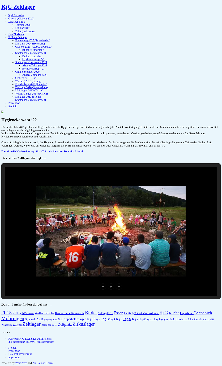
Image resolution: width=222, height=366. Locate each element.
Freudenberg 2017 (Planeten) (31, 84)
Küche (174, 313)
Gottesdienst (151, 313)
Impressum (14, 357)
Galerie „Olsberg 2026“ (21, 18)
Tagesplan (163, 319)
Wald (212, 319)
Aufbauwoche (44, 313)
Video (206, 319)
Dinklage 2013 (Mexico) (28, 96)
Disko (110, 313)
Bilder (91, 312)
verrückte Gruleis (192, 319)
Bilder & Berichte (32, 56)
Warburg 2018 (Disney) (28, 81)
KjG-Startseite (16, 15)
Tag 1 (89, 319)
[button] (103, 286)
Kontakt (12, 106)
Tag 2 (97, 319)
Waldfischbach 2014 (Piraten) (31, 93)
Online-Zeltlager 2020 (27, 71)
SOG (60, 319)
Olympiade (30, 319)
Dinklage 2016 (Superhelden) (31, 87)
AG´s (24, 313)
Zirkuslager (83, 324)
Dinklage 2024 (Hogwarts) (30, 43)
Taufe (172, 319)
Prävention (14, 102)
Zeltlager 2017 (49, 324)
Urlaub (179, 319)
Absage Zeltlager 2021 (34, 65)
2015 (6, 312)
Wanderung (6, 325)
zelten (17, 324)
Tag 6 (127, 319)
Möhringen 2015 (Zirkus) (29, 90)
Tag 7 (135, 319)
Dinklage (102, 313)
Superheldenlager (75, 319)
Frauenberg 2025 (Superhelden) (32, 40)
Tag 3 (105, 319)
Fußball (138, 313)
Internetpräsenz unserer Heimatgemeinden (31, 341)
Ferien (129, 313)
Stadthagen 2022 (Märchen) (30, 52)
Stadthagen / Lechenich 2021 (31, 62)
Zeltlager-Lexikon (25, 31)
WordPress (21, 362)
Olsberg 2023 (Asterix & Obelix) (33, 46)
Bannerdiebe (63, 313)
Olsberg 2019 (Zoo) (26, 77)
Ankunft (30, 314)
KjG (163, 312)
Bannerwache (77, 313)
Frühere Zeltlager (17, 37)
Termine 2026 (23, 24)
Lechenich (203, 312)
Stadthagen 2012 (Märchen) (30, 99)
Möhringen (12, 318)
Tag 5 (119, 319)
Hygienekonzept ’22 (33, 59)
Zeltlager (31, 324)
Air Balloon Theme (43, 362)
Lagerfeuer (187, 313)
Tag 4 (112, 319)
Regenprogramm (49, 319)
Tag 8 (142, 319)
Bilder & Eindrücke (33, 49)
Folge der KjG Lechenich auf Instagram (30, 338)
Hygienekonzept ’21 (33, 68)
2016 (16, 313)
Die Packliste (22, 27)
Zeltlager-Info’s (16, 21)
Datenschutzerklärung (20, 353)
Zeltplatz (65, 324)
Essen (118, 312)
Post (38, 319)
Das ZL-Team (16, 34)
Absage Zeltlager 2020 (34, 74)
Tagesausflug (151, 319)
